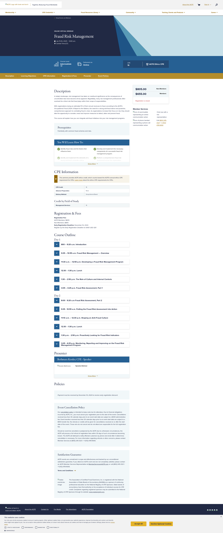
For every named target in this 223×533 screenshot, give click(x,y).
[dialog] (111, 524)
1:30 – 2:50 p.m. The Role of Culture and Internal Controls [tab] (86, 279)
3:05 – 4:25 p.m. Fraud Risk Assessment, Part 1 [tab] (82, 288)
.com (106, 464)
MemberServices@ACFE (97, 464)
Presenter (87, 76)
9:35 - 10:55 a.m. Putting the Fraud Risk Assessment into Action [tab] (89, 309)
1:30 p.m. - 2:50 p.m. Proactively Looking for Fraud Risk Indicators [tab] (90, 335)
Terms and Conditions (65, 471)
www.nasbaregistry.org (96, 492)
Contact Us (45, 509)
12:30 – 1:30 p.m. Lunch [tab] (71, 270)
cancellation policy (67, 412)
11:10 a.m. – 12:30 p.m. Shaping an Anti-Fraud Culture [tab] (84, 318)
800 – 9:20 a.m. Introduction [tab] (73, 244)
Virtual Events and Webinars (63, 18)
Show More (92, 164)
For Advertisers (71, 509)
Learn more (79, 180)
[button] (59, 531)
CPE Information (49, 76)
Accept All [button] (138, 524)
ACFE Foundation (88, 509)
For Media (57, 509)
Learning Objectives (28, 76)
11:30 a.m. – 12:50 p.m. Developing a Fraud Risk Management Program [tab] (92, 262)
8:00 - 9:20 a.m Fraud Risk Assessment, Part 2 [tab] (81, 300)
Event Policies (103, 76)
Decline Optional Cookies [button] (161, 524)
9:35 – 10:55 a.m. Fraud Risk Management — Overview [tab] (85, 253)
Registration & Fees (69, 76)
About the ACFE (187, 4)
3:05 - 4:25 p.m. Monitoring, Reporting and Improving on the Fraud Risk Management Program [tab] (92, 344)
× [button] (221, 516)
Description (9, 76)
